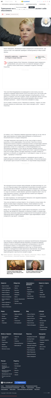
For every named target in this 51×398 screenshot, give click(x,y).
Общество (17, 283)
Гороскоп (42, 314)
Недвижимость (30, 291)
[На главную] (25, 1)
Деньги (28, 287)
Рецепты (16, 361)
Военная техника (6, 348)
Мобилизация (18, 334)
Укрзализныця (30, 298)
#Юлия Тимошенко (8, 254)
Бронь (16, 338)
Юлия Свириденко (31, 356)
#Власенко (27, 254)
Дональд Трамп (30, 338)
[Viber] (40, 1)
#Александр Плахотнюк (19, 256)
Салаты (16, 372)
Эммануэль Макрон (31, 343)
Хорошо (31, 7)
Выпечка (17, 363)
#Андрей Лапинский (30, 256)
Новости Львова (6, 294)
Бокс (41, 288)
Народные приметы (44, 340)
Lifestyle (41, 311)
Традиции (42, 342)
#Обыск (39, 254)
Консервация (18, 365)
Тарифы (29, 293)
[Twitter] (46, 1)
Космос (3, 316)
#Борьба (43, 254)
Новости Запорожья (6, 296)
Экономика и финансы (30, 283)
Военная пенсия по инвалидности (6, 371)
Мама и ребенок (18, 314)
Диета (16, 318)
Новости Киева (5, 285)
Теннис (41, 290)
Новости (3, 283)
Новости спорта (44, 283)
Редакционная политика (31, 385)
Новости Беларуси (31, 325)
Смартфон (4, 322)
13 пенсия (4, 363)
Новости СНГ (30, 320)
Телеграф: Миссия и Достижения (25, 389)
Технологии (4, 314)
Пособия (17, 301)
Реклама (23, 387)
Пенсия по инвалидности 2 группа (5, 367)
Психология (17, 320)
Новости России (31, 318)
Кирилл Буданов (31, 347)
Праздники (42, 334)
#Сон (22, 254)
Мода (41, 318)
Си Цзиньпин (30, 341)
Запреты (42, 344)
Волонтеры (4, 346)
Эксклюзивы (42, 4)
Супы (16, 368)
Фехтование (42, 296)
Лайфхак (42, 325)
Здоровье (17, 311)
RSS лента (37, 389)
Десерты (17, 370)
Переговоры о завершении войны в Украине (13, 4)
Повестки (17, 336)
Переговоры (5, 342)
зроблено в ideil (46, 392)
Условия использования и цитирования (10, 387)
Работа (16, 288)
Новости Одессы (6, 292)
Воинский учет (18, 345)
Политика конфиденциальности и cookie (15, 385)
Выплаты (17, 290)
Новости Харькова (6, 288)
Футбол (41, 285)
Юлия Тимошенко (31, 352)
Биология (4, 318)
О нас (2, 385)
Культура (42, 322)
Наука (3, 311)
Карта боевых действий (5, 337)
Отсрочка (17, 341)
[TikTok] (49, 1)
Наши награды (30, 387)
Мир (27, 311)
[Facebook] (38, 1)
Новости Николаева (6, 306)
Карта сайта (12, 389)
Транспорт (29, 289)
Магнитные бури (43, 327)
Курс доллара (30, 296)
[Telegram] (42, 1)
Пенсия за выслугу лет (6, 377)
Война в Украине (6, 334)
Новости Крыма (5, 304)
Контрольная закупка (31, 4)
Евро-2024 (42, 294)
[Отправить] (16, 1)
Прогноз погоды (18, 303)
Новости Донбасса (6, 302)
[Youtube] (44, 1)
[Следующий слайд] (50, 4)
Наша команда (4, 389)
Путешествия (43, 320)
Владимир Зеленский (32, 336)
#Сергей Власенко (8, 256)
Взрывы (4, 340)
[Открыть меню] (2, 1)
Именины (42, 348)
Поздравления (43, 329)
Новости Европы (31, 314)
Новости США (30, 316)
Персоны (29, 334)
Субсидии (17, 292)
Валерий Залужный (31, 345)
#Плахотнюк (33, 254)
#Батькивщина (17, 254)
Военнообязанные (19, 343)
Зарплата (17, 285)
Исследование (18, 322)
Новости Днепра (6, 290)
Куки (25, 7)
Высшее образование (20, 299)
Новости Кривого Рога (6, 300)
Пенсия (3, 361)
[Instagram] (47, 1)
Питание (17, 316)
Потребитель (43, 316)
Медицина (17, 294)
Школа (16, 296)
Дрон (3, 320)
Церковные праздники (42, 337)
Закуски (16, 374)
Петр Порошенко (31, 349)
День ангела (42, 346)
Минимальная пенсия (7, 373)
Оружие (4, 344)
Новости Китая (30, 322)
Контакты (38, 387)
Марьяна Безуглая (31, 354)
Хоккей (41, 292)
